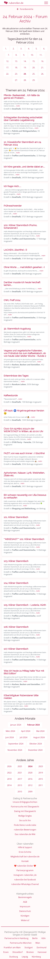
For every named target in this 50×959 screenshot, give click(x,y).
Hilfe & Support (25, 847)
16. (42, 61)
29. (33, 80)
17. (7, 67)
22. (7, 74)
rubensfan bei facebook (25, 879)
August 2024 (39, 737)
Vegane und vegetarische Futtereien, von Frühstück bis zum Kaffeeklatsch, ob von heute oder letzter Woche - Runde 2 (25, 353)
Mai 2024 (40, 731)
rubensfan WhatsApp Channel (25, 884)
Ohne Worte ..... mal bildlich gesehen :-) (24, 267)
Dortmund (41, 947)
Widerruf (25, 920)
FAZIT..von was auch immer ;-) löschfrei (24, 453)
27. (16, 80)
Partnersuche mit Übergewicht (25, 806)
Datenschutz (25, 911)
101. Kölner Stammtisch (16, 517)
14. (25, 61)
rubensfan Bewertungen (25, 829)
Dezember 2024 (35, 750)
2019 (40, 772)
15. (33, 61)
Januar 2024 (15, 724)
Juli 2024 (23, 737)
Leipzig (25, 956)
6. (44, 48)
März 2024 (10, 731)
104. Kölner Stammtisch (16, 583)
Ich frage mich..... (12, 186)
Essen (6, 952)
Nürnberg (36, 956)
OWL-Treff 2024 (12, 300)
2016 (30, 779)
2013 (20, 785)
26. (42, 74)
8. (16, 55)
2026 (9, 766)
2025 (20, 766)
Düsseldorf (17, 952)
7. (8, 55)
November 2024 (15, 750)
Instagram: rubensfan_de (25, 875)
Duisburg (13, 956)
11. (41, 55)
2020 (30, 772)
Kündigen (25, 915)
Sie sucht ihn (25, 820)
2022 (9, 772)
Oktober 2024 (35, 743)
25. (33, 74)
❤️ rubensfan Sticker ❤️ (25, 865)
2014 (9, 785)
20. (33, 67)
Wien (37, 943)
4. (29, 48)
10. (32, 55)
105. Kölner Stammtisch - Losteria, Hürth (25, 605)
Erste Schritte (25, 852)
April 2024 (25, 731)
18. (16, 67)
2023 (40, 766)
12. (7, 61)
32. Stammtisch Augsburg (17, 328)
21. (42, 67)
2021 (20, 772)
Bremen (30, 952)
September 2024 (15, 743)
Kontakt (25, 861)
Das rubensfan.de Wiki (25, 834)
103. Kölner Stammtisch (16, 561)
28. (25, 80)
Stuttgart (29, 947)
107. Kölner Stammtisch (16, 648)
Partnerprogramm (25, 870)
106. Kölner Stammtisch (16, 626)
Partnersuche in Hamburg (16, 938)
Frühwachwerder (13, 205)
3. (21, 48)
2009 (30, 791)
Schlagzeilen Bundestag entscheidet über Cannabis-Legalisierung (23, 118)
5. (36, 48)
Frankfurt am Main (12, 947)
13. (16, 61)
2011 (40, 785)
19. (25, 67)
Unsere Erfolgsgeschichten (25, 802)
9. (24, 55)
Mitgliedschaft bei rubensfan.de (25, 856)
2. (13, 48)
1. (6, 48)
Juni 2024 (9, 737)
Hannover (42, 952)
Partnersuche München (21, 943)
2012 (30, 785)
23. (16, 74)
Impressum (25, 906)
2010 (20, 791)
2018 (9, 779)
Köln (44, 938)
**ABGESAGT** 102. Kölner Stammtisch (24, 539)
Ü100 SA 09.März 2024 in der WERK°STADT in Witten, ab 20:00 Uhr (23, 430)
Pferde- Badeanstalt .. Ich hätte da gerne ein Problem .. (22, 96)
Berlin (35, 938)
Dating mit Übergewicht (25, 811)
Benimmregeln (25, 897)
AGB (25, 902)
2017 (20, 779)
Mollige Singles (25, 815)
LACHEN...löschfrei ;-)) (15, 249)
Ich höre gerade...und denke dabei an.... (24, 166)
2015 (40, 779)
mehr (18, 106)
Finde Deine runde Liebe (25, 825)
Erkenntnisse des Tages (16, 375)
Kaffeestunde (11, 395)
